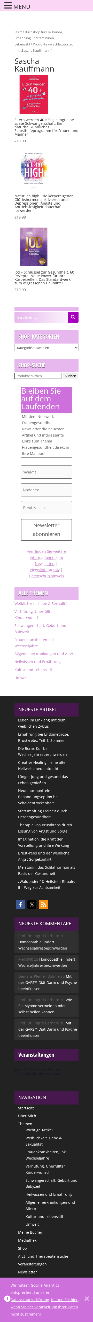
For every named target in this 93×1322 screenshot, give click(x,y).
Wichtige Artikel (39, 1129)
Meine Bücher (30, 1232)
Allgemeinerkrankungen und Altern (45, 653)
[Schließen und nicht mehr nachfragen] (86, 1299)
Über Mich (27, 1115)
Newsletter (27, 1272)
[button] (20, 904)
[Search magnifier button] (73, 317)
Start (18, 32)
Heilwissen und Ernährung (37, 661)
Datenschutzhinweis (46, 575)
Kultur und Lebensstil (33, 669)
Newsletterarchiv (45, 569)
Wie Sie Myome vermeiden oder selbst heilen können (45, 1006)
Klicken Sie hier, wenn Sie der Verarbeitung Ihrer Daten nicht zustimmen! (45, 1307)
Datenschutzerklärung (30, 1299)
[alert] (46, 1071)
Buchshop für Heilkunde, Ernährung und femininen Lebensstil (38, 38)
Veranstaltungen (32, 1264)
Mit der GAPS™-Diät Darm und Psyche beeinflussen (47, 982)
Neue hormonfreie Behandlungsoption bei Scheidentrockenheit (38, 796)
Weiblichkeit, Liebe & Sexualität (41, 603)
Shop (22, 1248)
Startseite (26, 1108)
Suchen (70, 376)
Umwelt (21, 677)
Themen (25, 1123)
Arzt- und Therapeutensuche (43, 1256)
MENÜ (21, 6)
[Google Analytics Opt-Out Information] (7, 1299)
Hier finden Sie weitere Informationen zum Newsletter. (46, 557)
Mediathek (27, 1240)
